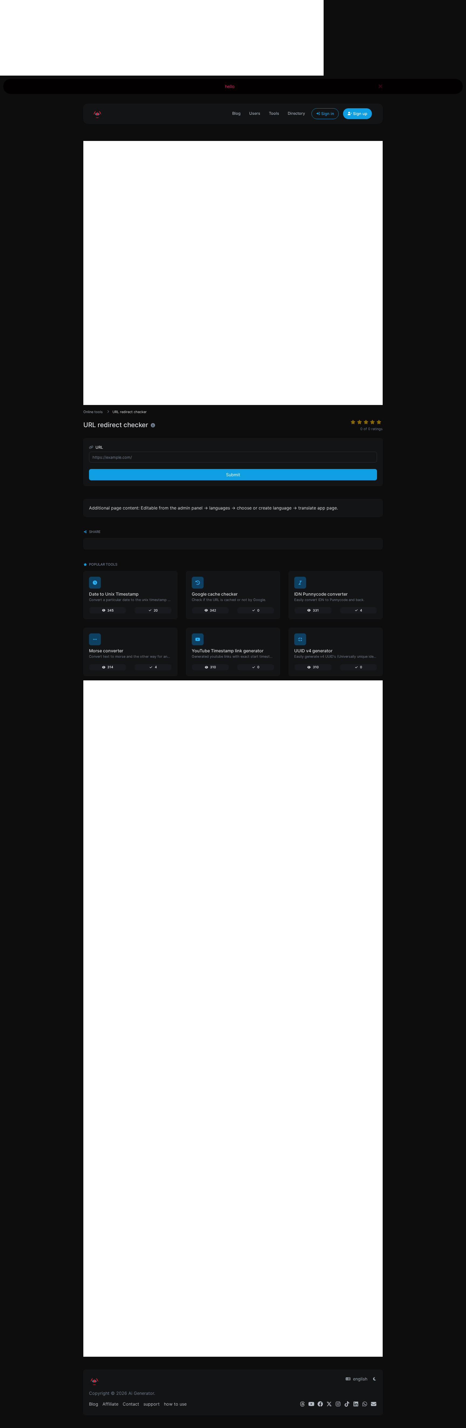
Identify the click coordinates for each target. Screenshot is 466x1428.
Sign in (327, 113)
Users (254, 113)
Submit (233, 474)
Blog (236, 113)
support (151, 1404)
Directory (296, 113)
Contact (131, 1404)
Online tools (93, 412)
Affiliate (110, 1404)
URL (98, 447)
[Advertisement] (162, 38)
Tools (274, 113)
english (359, 1379)
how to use (175, 1404)
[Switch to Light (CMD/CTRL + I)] (374, 1378)
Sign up (359, 113)
